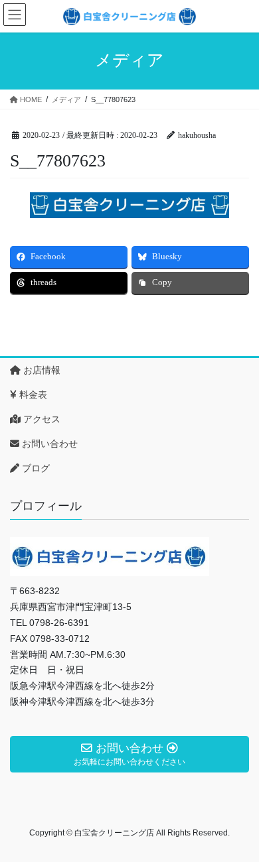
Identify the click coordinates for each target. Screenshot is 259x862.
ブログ (34, 468)
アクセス (40, 419)
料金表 (32, 394)
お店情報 (40, 370)
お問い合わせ (48, 443)
